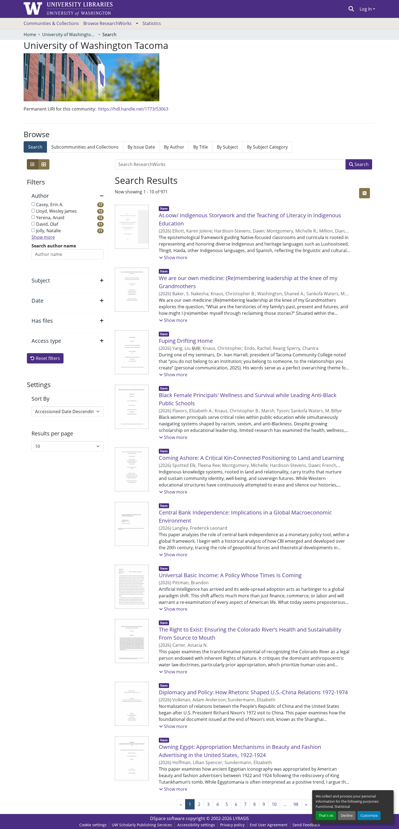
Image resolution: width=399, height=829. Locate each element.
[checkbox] (33, 204)
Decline (347, 815)
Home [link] (30, 34)
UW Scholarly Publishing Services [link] (142, 824)
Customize (369, 815)
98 (295, 804)
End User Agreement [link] (268, 824)
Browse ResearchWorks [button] (107, 23)
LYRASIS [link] (241, 818)
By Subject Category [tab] (267, 147)
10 (274, 804)
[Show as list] (32, 164)
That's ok (326, 815)
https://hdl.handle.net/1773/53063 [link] (133, 109)
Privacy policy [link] (232, 824)
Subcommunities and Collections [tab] (85, 147)
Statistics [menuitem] (151, 23)
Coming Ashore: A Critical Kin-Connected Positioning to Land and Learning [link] (251, 457)
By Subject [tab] (227, 147)
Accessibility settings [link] (196, 824)
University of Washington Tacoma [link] (69, 34)
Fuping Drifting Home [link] (186, 340)
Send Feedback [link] (306, 824)
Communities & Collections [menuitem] (51, 23)
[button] (351, 9)
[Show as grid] (43, 164)
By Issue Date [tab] (141, 147)
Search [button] (361, 164)
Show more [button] (43, 237)
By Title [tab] (200, 147)
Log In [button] (366, 9)
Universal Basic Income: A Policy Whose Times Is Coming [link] (230, 575)
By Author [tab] (174, 147)
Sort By (40, 398)
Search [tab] (35, 147)
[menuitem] (110, 23)
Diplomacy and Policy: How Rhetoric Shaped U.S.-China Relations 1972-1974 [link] (253, 692)
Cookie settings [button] (93, 824)
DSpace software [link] (167, 818)
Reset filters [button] (47, 358)
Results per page (52, 433)
